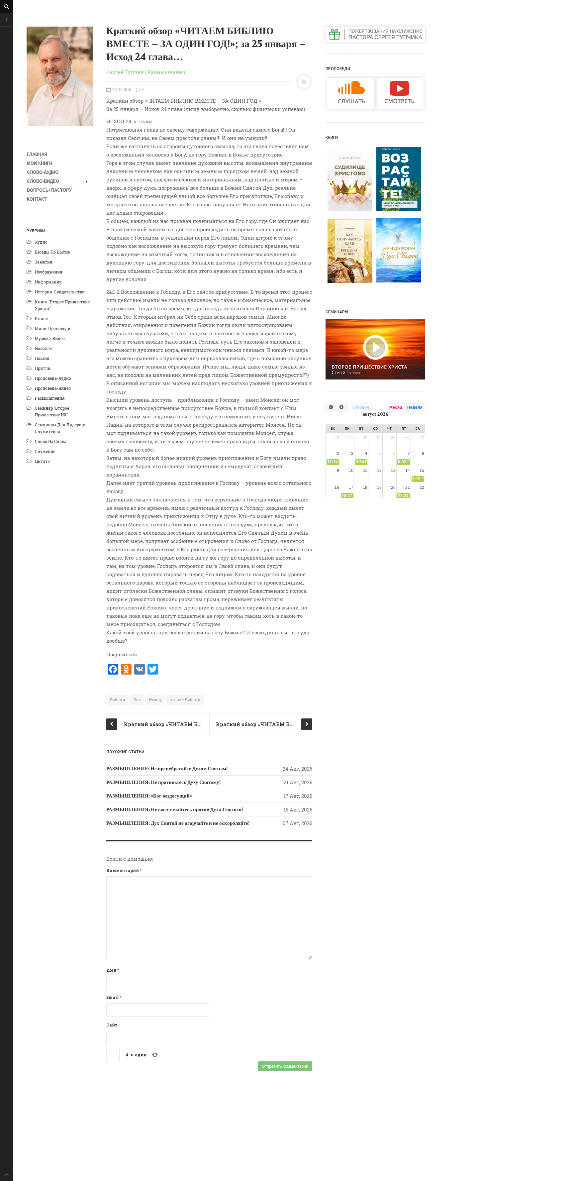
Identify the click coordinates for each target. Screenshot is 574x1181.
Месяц (395, 407)
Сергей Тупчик (125, 72)
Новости (43, 348)
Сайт (112, 1024)
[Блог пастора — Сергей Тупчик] (60, 76)
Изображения (48, 271)
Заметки (43, 262)
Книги (41, 318)
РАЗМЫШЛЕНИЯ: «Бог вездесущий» (149, 796)
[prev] (331, 407)
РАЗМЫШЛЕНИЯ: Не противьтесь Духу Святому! (163, 782)
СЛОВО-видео (43, 181)
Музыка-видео (50, 338)
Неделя (415, 407)
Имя (112, 970)
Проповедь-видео (53, 388)
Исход (155, 699)
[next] (341, 407)
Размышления (50, 398)
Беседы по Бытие (52, 252)
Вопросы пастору (49, 190)
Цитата (42, 461)
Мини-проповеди (52, 328)
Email (113, 997)
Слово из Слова (50, 441)
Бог (137, 699)
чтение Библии (184, 699)
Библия (117, 699)
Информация (48, 281)
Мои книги (39, 163)
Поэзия (42, 358)
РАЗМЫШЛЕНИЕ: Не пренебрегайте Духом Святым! (167, 768)
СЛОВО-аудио (42, 172)
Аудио (41, 242)
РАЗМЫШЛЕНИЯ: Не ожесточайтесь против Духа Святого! (174, 809)
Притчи (42, 368)
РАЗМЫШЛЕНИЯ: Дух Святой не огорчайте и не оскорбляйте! (177, 823)
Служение (45, 451)
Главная (37, 154)
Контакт (37, 199)
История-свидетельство (59, 291)
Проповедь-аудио (53, 378)
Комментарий (124, 870)
